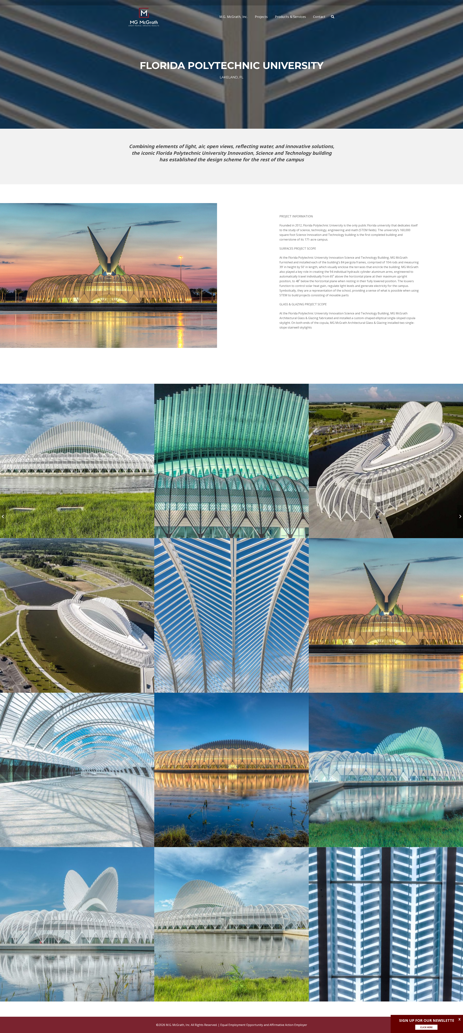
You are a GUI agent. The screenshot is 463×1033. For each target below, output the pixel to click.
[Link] (143, 16)
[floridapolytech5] (231, 615)
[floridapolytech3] (386, 461)
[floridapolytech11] (231, 924)
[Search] (332, 17)
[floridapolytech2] (231, 461)
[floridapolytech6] (386, 615)
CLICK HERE (426, 1027)
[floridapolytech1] (77, 461)
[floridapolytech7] (77, 770)
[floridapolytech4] (77, 615)
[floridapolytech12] (386, 924)
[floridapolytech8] (231, 770)
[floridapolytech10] (77, 924)
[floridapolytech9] (386, 770)
